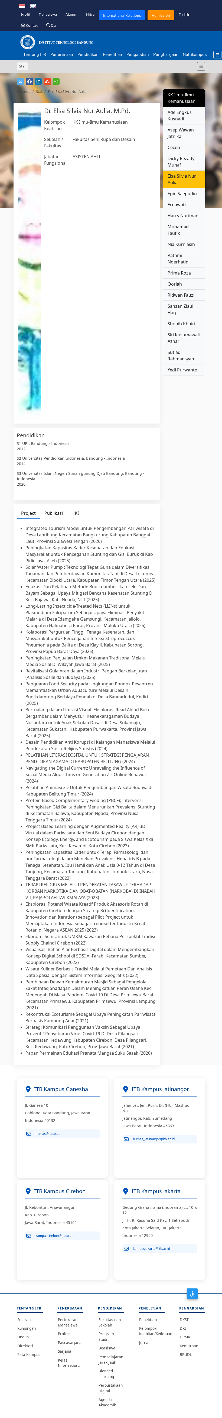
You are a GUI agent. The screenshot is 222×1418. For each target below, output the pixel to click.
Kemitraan (189, 1345)
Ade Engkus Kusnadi (180, 115)
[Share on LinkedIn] (38, 81)
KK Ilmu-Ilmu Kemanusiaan (100, 122)
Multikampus (195, 54)
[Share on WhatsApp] (56, 81)
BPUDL (186, 1354)
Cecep (174, 147)
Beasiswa (107, 1348)
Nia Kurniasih (181, 244)
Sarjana (64, 1351)
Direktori (25, 1345)
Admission (161, 15)
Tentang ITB (34, 54)
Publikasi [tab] (53, 513)
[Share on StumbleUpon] (47, 81)
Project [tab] (28, 513)
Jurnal (144, 1342)
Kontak (31, 25)
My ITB (184, 14)
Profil (25, 14)
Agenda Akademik (107, 1402)
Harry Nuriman (183, 216)
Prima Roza (179, 273)
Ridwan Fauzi (181, 295)
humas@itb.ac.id (47, 1133)
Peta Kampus (28, 1354)
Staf (39, 91)
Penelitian (112, 54)
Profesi (64, 1333)
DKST (184, 1319)
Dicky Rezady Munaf (181, 161)
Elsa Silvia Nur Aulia (182, 179)
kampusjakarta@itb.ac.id (151, 1248)
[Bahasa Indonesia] (22, 5)
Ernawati (177, 205)
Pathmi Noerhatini (179, 258)
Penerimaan (61, 54)
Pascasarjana (69, 1342)
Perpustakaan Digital (111, 1388)
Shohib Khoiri (181, 324)
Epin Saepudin (182, 194)
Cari (54, 25)
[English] (33, 5)
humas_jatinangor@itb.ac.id (154, 1139)
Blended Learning (106, 1373)
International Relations (122, 15)
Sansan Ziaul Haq (180, 309)
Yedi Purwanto (182, 370)
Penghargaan (165, 54)
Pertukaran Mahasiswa (68, 1322)
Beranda (23, 91)
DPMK (185, 1336)
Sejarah (24, 1319)
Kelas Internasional (69, 1363)
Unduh (23, 1336)
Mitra (90, 14)
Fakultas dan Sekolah (110, 1322)
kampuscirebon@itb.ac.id (54, 1235)
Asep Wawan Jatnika (181, 133)
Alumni (71, 14)
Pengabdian (137, 54)
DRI (183, 1328)
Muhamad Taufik (178, 230)
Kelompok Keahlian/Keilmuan (152, 1331)
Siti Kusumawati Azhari (184, 338)
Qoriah (175, 284)
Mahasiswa (48, 14)
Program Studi (106, 1336)
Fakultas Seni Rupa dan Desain (104, 139)
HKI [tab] (75, 513)
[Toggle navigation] (201, 66)
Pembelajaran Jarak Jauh (111, 1359)
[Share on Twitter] (20, 81)
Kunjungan (26, 1328)
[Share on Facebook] (29, 81)
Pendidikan (88, 54)
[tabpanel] (86, 790)
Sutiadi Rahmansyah (181, 355)
